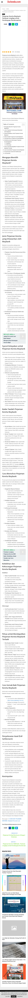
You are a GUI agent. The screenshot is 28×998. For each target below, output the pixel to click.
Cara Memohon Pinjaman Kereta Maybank (14, 138)
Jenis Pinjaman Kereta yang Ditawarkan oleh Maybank (13, 130)
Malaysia (11, 824)
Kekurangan (8, 144)
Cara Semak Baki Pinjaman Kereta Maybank (14, 149)
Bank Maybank (5, 824)
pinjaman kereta (17, 824)
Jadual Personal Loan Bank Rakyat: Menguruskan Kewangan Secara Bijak (11, 894)
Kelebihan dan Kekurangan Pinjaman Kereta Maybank (12, 141)
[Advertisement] (14, 39)
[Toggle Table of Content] (22, 124)
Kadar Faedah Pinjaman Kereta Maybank (13, 136)
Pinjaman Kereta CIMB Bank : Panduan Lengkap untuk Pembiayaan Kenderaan (14, 845)
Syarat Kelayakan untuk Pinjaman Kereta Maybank (13, 134)
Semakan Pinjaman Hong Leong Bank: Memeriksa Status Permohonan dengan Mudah (14, 982)
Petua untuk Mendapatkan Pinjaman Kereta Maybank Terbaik (14, 147)
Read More (20, 996)
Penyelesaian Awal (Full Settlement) (12, 151)
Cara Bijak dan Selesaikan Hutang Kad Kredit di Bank (14, 939)
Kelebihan (8, 143)
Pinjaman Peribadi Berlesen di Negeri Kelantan (14, 836)
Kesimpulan (7, 153)
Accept (13, 996)
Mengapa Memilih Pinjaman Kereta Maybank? (12, 127)
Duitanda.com (14, 2)
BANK (4, 14)
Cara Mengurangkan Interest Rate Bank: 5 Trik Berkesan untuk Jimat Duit (13, 960)
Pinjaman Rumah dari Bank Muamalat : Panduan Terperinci (11, 872)
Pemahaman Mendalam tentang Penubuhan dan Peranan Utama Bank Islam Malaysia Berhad (13, 916)
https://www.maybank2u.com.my (15, 700)
